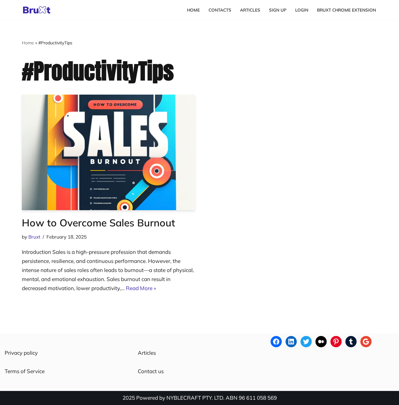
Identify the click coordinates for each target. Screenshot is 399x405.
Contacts (220, 9)
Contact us (151, 371)
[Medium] (321, 341)
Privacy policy (21, 352)
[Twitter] (306, 341)
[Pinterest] (336, 341)
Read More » (141, 288)
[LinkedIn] (291, 341)
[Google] (366, 341)
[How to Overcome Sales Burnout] (108, 152)
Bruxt (34, 237)
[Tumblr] (351, 341)
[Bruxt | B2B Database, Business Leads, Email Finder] (38, 10)
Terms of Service (25, 371)
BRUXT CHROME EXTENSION (346, 9)
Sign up (277, 9)
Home (193, 9)
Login (301, 9)
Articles (250, 9)
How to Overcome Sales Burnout (98, 222)
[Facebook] (276, 341)
